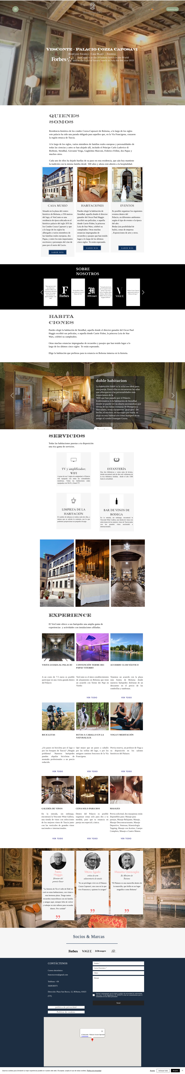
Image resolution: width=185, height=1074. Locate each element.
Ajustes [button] (152, 1071)
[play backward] (41, 292)
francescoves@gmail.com (58, 975)
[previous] (44, 575)
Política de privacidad (94, 1071)
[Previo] (12, 395)
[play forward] (143, 292)
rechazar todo (163, 1071)
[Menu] (15, 9)
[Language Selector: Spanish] (151, 9)
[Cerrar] (182, 1070)
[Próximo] (173, 395)
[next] (140, 575)
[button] (57, 573)
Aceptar (175, 1071)
